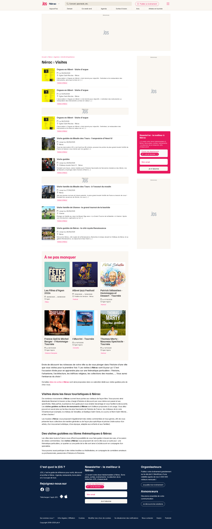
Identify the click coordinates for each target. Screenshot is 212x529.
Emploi (159, 518)
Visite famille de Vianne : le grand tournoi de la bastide (83, 207)
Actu (137, 9)
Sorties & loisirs (121, 9)
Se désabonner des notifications (126, 518)
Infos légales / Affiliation (66, 518)
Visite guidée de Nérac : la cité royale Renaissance (81, 228)
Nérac (52, 4)
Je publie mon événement (153, 485)
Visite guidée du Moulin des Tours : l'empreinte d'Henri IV (84, 138)
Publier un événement (148, 4)
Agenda (104, 9)
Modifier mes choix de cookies (99, 518)
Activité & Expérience (68, 57)
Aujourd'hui (53, 9)
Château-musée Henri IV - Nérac (71, 165)
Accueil (44, 57)
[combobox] (154, 153)
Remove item (157, 154)
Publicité (168, 518)
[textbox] (159, 154)
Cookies (82, 518)
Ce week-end (87, 9)
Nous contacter (147, 518)
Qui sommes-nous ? (47, 518)
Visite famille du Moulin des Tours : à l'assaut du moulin (84, 186)
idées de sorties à (59, 382)
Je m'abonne (154, 169)
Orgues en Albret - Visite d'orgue (72, 69)
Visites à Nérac (62, 83)
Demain (69, 9)
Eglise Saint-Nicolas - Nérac (69, 75)
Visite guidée (63, 159)
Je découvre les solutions (153, 504)
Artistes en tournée (156, 9)
